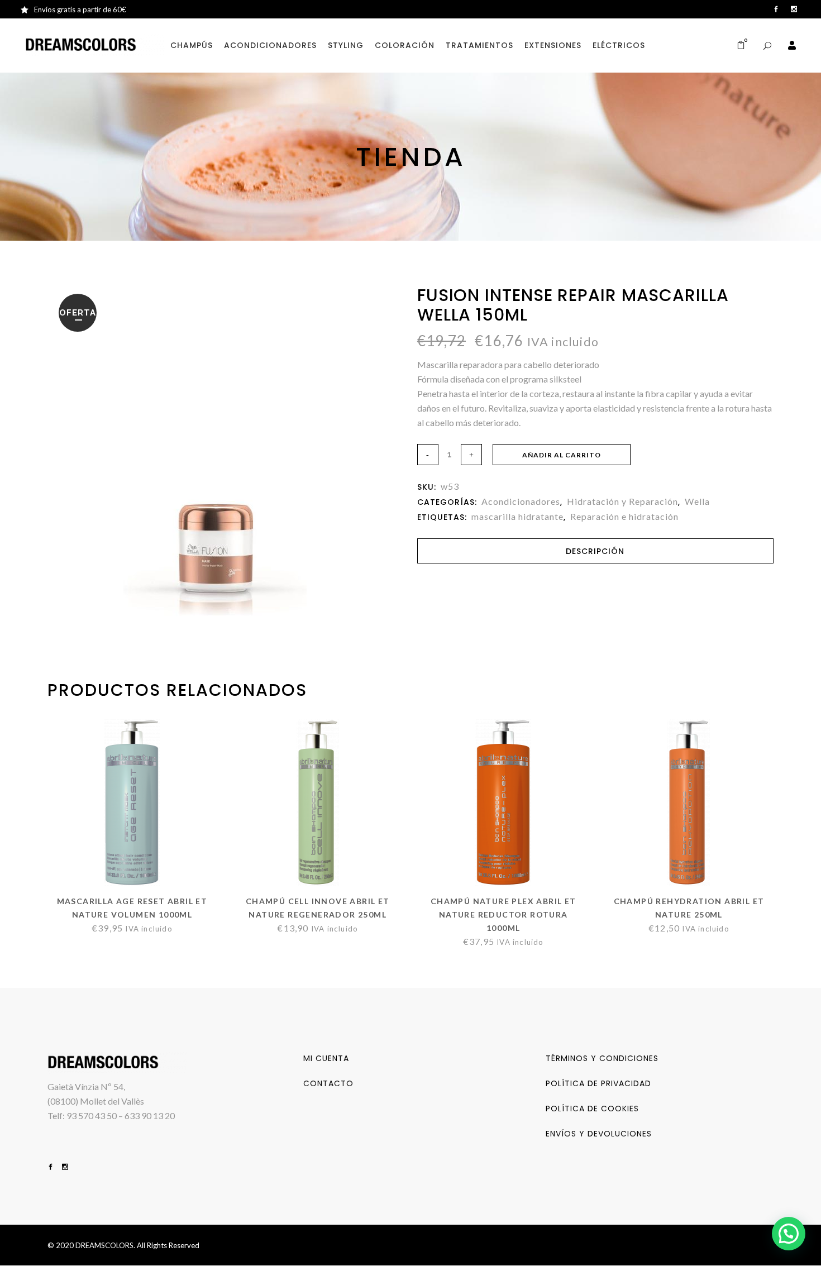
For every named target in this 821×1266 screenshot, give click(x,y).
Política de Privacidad (598, 1083)
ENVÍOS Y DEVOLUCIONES (599, 1133)
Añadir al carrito (561, 455)
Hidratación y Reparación (622, 501)
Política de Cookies (592, 1108)
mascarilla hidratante (517, 516)
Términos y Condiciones (602, 1058)
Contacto (328, 1083)
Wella (697, 501)
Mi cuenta (326, 1058)
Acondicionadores (520, 501)
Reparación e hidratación (624, 516)
